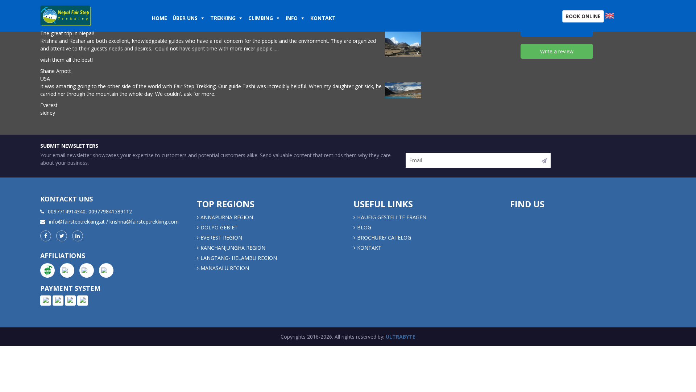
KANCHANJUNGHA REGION (232, 247)
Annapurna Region (226, 217)
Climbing (260, 18)
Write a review (556, 51)
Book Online (583, 16)
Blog (364, 227)
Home (159, 18)
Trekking (223, 18)
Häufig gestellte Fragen (391, 217)
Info (292, 18)
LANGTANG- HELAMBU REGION (238, 257)
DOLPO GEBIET (219, 227)
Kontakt (323, 18)
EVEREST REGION (221, 237)
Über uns (185, 18)
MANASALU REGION (224, 268)
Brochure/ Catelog (384, 237)
